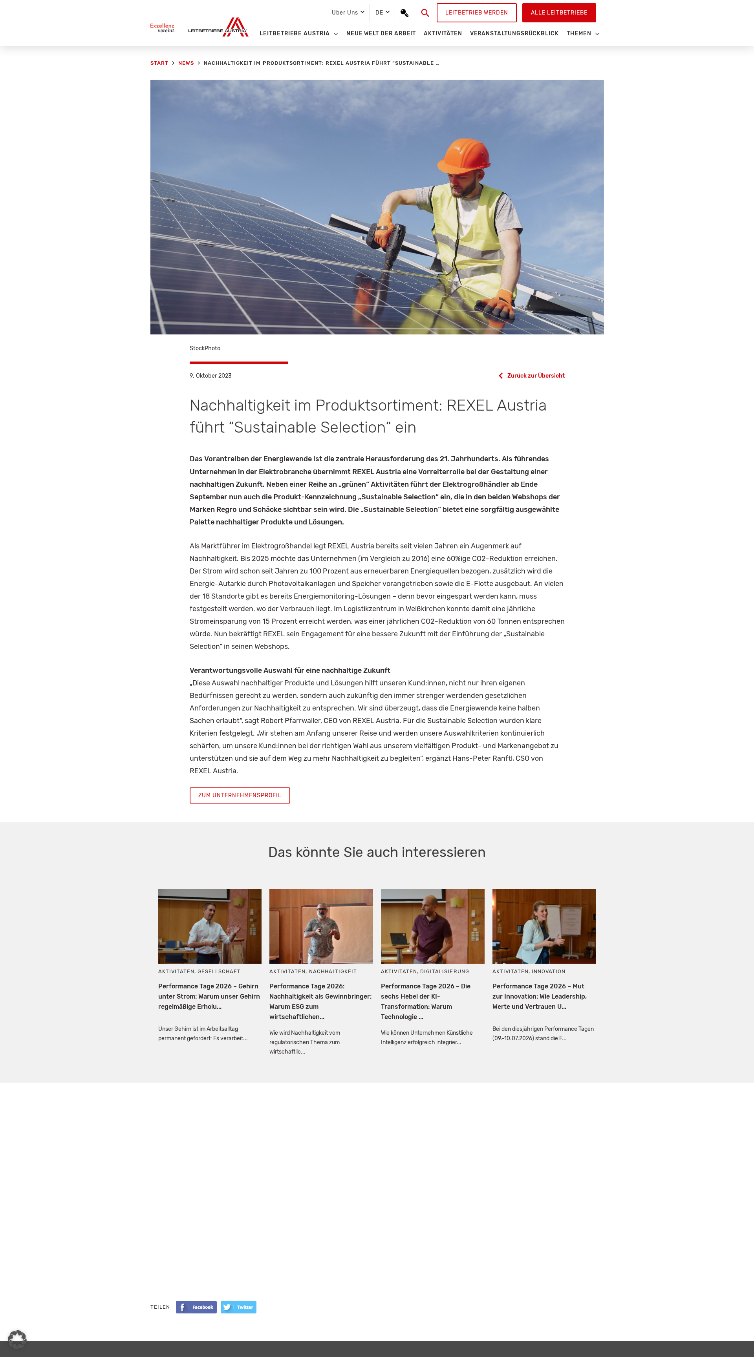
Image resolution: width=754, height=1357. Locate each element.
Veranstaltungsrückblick (514, 33)
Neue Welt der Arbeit (381, 33)
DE (379, 12)
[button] (425, 12)
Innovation (549, 971)
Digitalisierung (444, 971)
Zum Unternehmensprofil (240, 795)
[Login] (404, 13)
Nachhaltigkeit (333, 971)
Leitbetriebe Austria (295, 33)
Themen (579, 33)
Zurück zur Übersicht (536, 376)
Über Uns (345, 12)
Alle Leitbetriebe (559, 12)
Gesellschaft (219, 971)
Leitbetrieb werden (476, 12)
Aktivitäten (443, 33)
